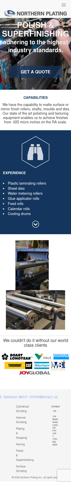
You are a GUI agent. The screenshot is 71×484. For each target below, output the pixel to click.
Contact (36, 397)
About (23, 397)
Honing (20, 444)
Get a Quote (35, 72)
